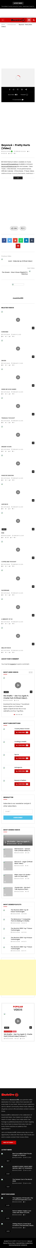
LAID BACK (4, 504)
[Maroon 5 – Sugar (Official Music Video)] (8, 865)
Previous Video (6, 256)
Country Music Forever (22, 729)
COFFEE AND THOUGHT (8, 562)
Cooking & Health (20, 741)
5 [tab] (21, 714)
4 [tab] (19, 714)
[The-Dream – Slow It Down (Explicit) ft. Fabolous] (32, 273)
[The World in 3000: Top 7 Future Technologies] (6, 930)
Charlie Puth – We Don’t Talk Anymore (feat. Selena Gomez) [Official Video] (22, 890)
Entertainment (12, 24)
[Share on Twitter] (9, 240)
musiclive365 (7, 151)
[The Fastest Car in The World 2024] (6, 1183)
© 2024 (6, 1241)
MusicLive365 (12, 1241)
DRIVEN (3, 360)
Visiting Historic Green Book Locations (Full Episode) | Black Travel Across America (22, 1225)
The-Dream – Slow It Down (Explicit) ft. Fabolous (15, 273)
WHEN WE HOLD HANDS (8, 389)
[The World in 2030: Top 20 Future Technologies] (6, 912)
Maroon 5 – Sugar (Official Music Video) (23, 862)
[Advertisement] (18, 50)
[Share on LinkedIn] (26, 240)
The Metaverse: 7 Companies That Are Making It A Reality (20, 920)
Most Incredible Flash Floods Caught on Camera (22, 1154)
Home (3, 24)
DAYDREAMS (5, 590)
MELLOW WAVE (6, 648)
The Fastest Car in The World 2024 (22, 1180)
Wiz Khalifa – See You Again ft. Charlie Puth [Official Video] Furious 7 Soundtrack (16, 698)
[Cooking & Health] (8, 745)
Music (14, 1031)
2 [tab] (16, 714)
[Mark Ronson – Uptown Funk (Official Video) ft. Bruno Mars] (8, 852)
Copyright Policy (20, 1243)
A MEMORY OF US (6, 619)
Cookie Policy (29, 1243)
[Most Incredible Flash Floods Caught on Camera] (6, 1157)
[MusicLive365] (18, 20)
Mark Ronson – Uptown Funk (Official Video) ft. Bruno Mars (22, 850)
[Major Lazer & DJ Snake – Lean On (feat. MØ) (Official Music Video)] (8, 878)
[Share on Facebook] (4, 240)
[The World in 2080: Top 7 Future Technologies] (6, 949)
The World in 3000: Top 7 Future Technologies (21, 929)
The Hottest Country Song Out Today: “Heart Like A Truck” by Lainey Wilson (18, 6)
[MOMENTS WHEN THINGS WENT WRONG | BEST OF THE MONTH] (6, 1170)
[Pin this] (18, 246)
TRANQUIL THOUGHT (8, 418)
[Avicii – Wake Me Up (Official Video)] (4, 261)
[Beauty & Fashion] (8, 784)
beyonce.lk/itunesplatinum (10, 164)
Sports (16, 754)
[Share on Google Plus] (15, 240)
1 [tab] (14, 714)
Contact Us (24, 1245)
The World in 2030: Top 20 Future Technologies (19, 911)
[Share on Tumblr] (32, 240)
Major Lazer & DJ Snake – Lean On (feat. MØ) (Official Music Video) (22, 876)
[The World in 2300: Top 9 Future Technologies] (6, 940)
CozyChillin (6, 334)
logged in (13, 664)
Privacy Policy (11, 1243)
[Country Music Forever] (8, 732)
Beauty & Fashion (20, 780)
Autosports (18, 767)
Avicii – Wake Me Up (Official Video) (20, 261)
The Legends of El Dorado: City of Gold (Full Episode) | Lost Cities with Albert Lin (22, 1199)
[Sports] (8, 758)
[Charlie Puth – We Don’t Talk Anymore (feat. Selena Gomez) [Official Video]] (8, 891)
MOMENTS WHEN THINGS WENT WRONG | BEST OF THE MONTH (22, 1167)
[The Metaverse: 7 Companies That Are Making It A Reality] (6, 921)
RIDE (2, 533)
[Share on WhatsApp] (20, 240)
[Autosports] (8, 771)
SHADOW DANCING (7, 475)
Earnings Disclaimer (14, 1245)
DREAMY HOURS (6, 447)
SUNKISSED (4, 332)
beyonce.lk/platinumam (9, 166)
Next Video (31, 268)
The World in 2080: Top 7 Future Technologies (21, 948)
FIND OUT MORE (8, 1142)
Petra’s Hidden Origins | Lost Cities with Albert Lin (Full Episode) (21, 1212)
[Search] (33, 20)
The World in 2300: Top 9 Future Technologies (21, 938)
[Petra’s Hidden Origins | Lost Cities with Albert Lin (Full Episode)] (6, 1215)
